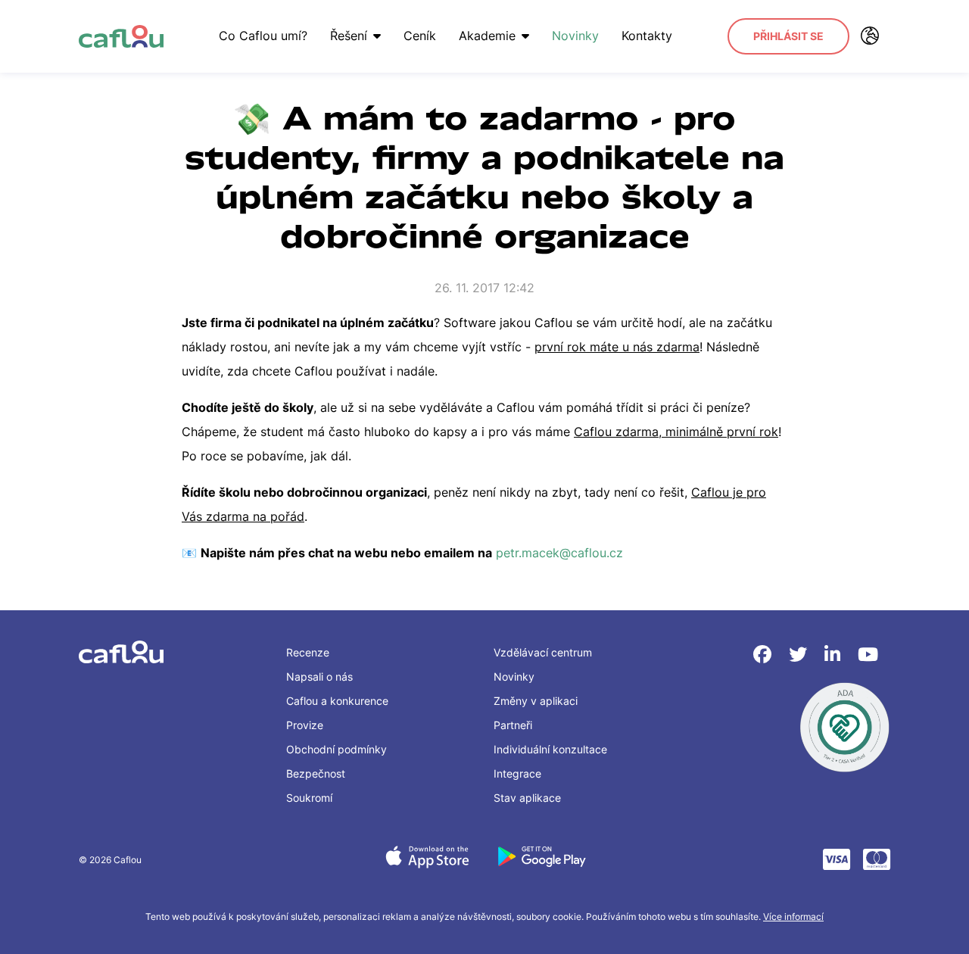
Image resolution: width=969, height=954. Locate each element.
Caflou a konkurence (337, 700)
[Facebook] (765, 655)
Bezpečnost (315, 773)
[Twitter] (800, 655)
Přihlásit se (788, 36)
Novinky (575, 35)
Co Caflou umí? (263, 35)
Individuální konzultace (550, 749)
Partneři (513, 725)
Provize (304, 725)
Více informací (793, 916)
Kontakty (647, 35)
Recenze (307, 652)
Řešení (348, 35)
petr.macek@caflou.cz (561, 552)
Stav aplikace (527, 797)
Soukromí (309, 797)
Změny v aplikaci (536, 700)
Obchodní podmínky (336, 749)
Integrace (517, 773)
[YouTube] (868, 655)
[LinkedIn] (835, 655)
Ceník (419, 35)
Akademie (487, 35)
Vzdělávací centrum (543, 652)
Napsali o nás (319, 676)
